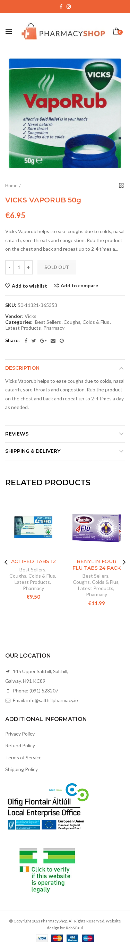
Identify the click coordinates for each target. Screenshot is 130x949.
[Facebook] (26, 340)
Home (11, 185)
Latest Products (23, 328)
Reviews (16, 434)
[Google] (43, 340)
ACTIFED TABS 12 (33, 561)
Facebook (61, 6)
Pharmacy (53, 328)
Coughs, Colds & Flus (86, 322)
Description (22, 368)
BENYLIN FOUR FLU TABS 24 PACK (96, 564)
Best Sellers (48, 322)
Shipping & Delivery (32, 451)
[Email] (53, 340)
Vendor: (14, 316)
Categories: (19, 322)
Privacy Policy (20, 734)
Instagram (68, 6)
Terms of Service (23, 757)
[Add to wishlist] (52, 508)
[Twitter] (33, 340)
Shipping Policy (21, 769)
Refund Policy (20, 745)
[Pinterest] (62, 340)
